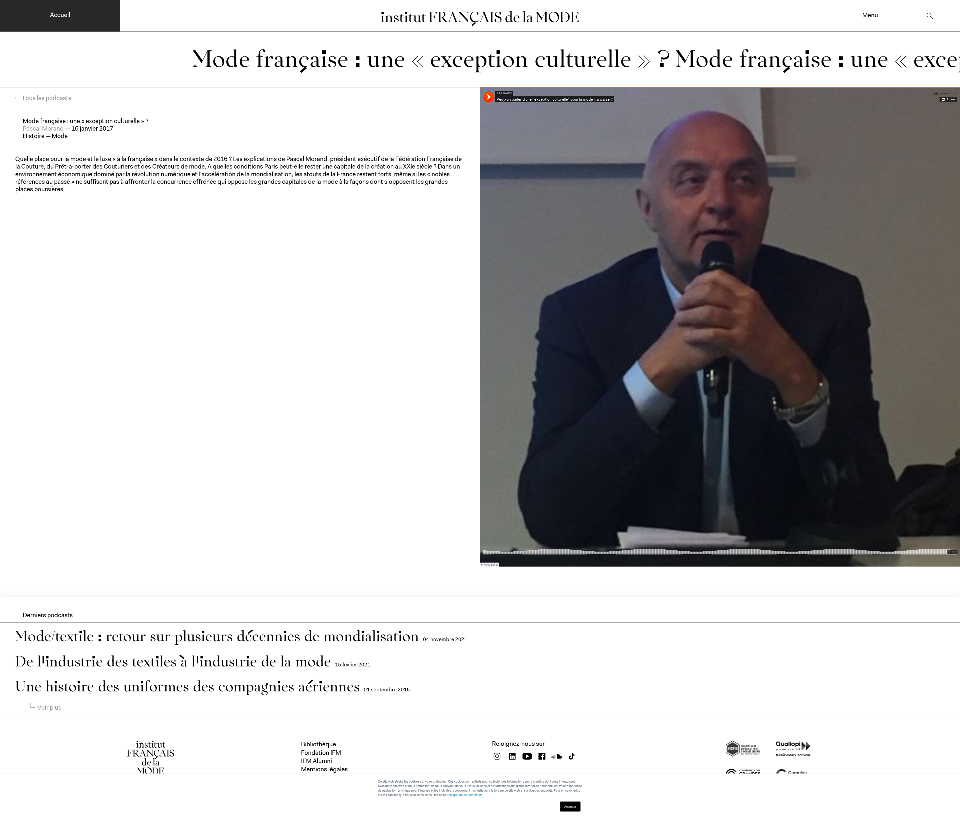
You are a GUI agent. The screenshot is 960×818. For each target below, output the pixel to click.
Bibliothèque (318, 745)
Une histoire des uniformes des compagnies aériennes (189, 685)
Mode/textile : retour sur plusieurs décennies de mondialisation (219, 634)
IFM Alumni (316, 761)
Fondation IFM (321, 753)
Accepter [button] (570, 806)
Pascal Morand (43, 129)
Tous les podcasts (46, 98)
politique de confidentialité (464, 795)
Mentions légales (324, 770)
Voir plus (49, 708)
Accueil (60, 15)
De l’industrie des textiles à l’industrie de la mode (175, 660)
